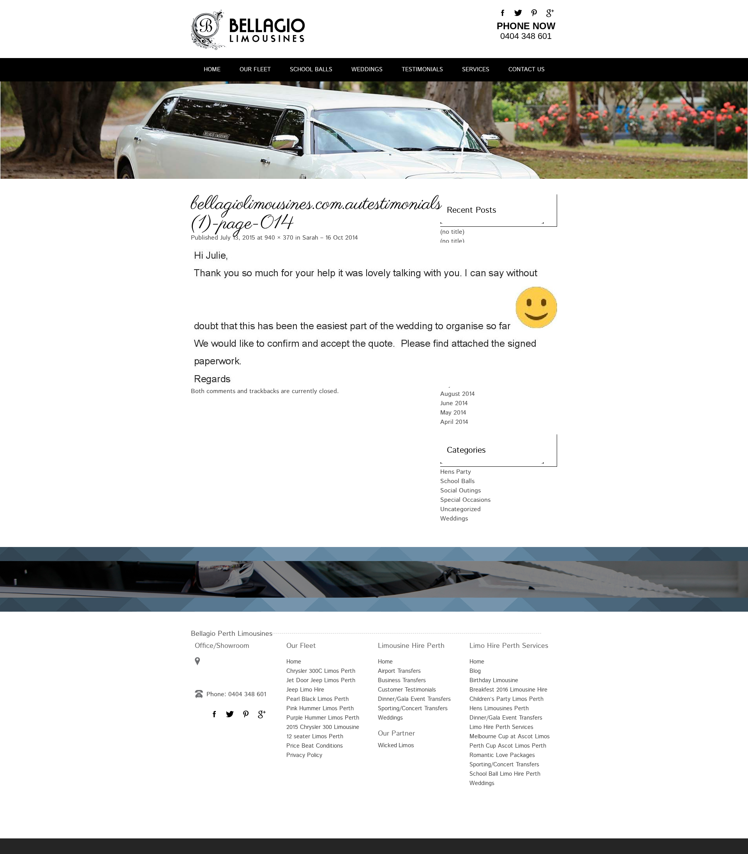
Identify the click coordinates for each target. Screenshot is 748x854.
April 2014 (454, 422)
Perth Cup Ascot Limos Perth (507, 746)
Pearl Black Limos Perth (317, 699)
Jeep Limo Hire (305, 690)
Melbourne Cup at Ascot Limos (509, 736)
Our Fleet (255, 69)
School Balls (311, 69)
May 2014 (453, 412)
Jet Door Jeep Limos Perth (320, 680)
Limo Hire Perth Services (501, 727)
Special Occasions (465, 500)
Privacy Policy (304, 755)
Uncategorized (460, 509)
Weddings (367, 69)
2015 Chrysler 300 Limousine (322, 727)
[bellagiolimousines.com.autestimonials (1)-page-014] (308, 314)
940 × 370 (279, 237)
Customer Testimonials (407, 690)
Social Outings (460, 490)
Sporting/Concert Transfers (413, 708)
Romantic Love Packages (502, 755)
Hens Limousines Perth (499, 708)
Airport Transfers (399, 671)
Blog (475, 671)
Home (212, 69)
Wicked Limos (396, 745)
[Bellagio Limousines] (248, 29)
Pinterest (534, 13)
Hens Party (455, 472)
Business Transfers (402, 680)
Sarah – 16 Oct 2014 (330, 237)
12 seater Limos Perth (314, 736)
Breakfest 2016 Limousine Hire (508, 690)
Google (549, 13)
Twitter (518, 13)
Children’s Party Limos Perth (506, 699)
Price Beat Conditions (314, 746)
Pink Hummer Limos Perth (320, 708)
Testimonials (422, 69)
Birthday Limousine (493, 680)
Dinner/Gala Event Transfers (414, 699)
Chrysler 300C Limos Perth (320, 671)
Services (475, 69)
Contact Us (526, 69)
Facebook (502, 13)
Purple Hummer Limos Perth (322, 718)
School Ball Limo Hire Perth (504, 774)
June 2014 (454, 403)
